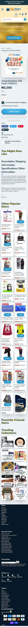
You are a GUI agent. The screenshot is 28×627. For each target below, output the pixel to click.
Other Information (13, 170)
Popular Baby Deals (6, 544)
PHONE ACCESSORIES (20, 468)
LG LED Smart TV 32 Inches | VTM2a (20, 312)
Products (8, 48)
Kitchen (3, 513)
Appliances (4, 512)
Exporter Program (5, 601)
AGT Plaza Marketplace (11, 625)
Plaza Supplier (4, 596)
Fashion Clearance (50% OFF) (9, 535)
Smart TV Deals (5, 540)
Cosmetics (20, 442)
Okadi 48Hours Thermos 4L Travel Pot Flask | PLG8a (20, 268)
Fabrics (3, 523)
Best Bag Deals (5, 541)
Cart (26, 15)
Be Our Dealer (4, 598)
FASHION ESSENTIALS (7, 481)
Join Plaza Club (5, 595)
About (2, 590)
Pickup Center (4, 602)
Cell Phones (4, 516)
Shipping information (13, 163)
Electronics (4, 510)
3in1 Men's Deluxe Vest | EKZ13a (7, 220)
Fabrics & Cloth (7, 494)
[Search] (25, 19)
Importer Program (5, 599)
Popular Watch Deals (6, 547)
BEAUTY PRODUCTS (20, 481)
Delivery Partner (5, 605)
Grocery (20, 455)
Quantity (3, 94)
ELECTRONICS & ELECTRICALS (7, 455)
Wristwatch (4, 519)
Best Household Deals (6, 552)
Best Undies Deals (5, 549)
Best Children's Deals (6, 546)
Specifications (9, 168)
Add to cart (14, 111)
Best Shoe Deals (5, 533)
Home (2, 48)
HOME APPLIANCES (7, 442)
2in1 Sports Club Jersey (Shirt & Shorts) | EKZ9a (7, 334)
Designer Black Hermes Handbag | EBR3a (20, 244)
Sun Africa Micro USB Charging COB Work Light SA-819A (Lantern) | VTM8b (7, 291)
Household (4, 509)
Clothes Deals (4, 537)
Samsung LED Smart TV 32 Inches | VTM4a (7, 312)
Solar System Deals (6, 543)
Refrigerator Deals (5, 538)
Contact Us (4, 592)
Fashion (3, 507)
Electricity (3, 518)
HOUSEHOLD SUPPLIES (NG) (20, 494)
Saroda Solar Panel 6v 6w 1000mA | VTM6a (20, 291)
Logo (13, 9)
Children (3, 515)
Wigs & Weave (5, 524)
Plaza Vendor (4, 604)
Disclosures (4, 593)
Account (23, 15)
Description (8, 161)
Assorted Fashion (7, 468)
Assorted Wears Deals (6, 550)
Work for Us (4, 607)
